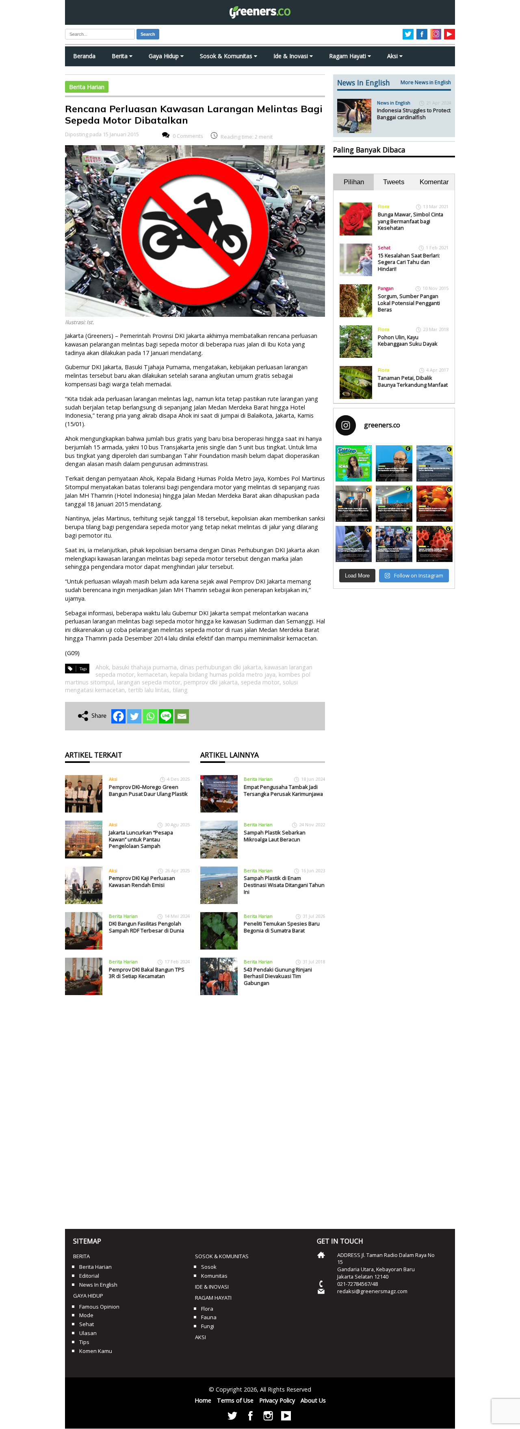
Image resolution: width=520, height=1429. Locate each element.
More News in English (426, 82)
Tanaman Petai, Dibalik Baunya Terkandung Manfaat (413, 381)
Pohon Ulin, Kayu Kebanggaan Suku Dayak (408, 340)
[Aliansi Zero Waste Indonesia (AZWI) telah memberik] (394, 544)
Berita (120, 56)
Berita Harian (86, 87)
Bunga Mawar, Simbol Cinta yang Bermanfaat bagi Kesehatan (410, 221)
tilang (180, 690)
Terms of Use (235, 1400)
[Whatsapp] (150, 716)
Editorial (89, 1275)
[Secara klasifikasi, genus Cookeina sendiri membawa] (434, 544)
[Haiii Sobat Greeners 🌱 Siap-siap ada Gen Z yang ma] (354, 463)
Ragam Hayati (348, 56)
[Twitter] (134, 716)
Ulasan (88, 1333)
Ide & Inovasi (291, 56)
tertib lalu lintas (148, 690)
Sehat (384, 247)
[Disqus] (195, 1109)
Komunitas (214, 1275)
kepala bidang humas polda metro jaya (222, 674)
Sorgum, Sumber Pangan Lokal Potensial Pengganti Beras (409, 302)
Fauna (209, 1317)
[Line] (166, 716)
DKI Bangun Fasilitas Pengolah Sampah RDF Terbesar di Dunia (146, 927)
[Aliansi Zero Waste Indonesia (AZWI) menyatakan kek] (394, 504)
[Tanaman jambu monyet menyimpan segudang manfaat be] (434, 504)
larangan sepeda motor (148, 682)
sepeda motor (260, 682)
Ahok (102, 667)
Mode (86, 1315)
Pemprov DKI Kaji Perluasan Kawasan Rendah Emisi (142, 881)
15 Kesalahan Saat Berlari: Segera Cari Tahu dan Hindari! (409, 262)
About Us (313, 1400)
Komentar (434, 182)
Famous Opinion (99, 1306)
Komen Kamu (95, 1351)
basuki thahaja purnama (144, 667)
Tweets (394, 182)
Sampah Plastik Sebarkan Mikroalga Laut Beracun (275, 836)
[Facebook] (118, 716)
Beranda (84, 56)
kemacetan (152, 674)
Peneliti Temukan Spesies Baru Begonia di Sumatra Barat (282, 927)
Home (203, 1400)
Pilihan (354, 182)
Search (148, 34)
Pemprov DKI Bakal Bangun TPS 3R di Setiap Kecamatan (146, 973)
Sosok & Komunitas (227, 56)
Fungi (207, 1326)
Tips (84, 1342)
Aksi (393, 56)
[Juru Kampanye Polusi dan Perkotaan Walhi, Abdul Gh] (394, 463)
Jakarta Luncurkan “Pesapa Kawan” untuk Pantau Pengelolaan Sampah (141, 839)
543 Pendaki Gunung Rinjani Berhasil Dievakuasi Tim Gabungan (278, 976)
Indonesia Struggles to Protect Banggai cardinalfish (414, 114)
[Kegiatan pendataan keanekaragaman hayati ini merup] (354, 544)
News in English (393, 103)
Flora (383, 206)
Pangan (386, 288)
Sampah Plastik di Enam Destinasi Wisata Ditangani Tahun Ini (284, 884)
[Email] (182, 716)
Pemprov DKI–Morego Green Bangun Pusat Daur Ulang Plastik (148, 790)
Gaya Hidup (164, 56)
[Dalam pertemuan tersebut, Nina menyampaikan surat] (354, 504)
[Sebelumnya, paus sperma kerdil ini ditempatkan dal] (434, 463)
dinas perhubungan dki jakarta (220, 667)
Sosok (209, 1266)
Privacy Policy (277, 1400)
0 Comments (188, 135)
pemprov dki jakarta (211, 682)
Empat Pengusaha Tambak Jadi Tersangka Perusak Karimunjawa (283, 790)
